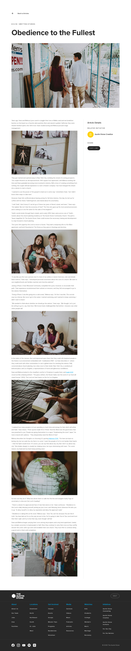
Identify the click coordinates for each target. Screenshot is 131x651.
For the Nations (108, 633)
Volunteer (51, 635)
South (32, 622)
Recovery (87, 635)
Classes (51, 609)
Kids (85, 609)
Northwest (33, 617)
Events (50, 613)
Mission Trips (52, 622)
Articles (69, 626)
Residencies (52, 631)
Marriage (87, 631)
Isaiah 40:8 (69, 372)
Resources (70, 631)
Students (87, 613)
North (32, 613)
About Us (15, 609)
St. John (32, 626)
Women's (87, 622)
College (87, 617)
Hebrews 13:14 (53, 438)
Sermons (69, 609)
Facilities (15, 626)
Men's (86, 626)
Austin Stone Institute (107, 623)
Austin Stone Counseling (107, 610)
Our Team (15, 613)
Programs (51, 626)
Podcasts (69, 622)
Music (68, 617)
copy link (94, 148)
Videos (68, 613)
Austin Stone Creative (107, 617)
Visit (115, 596)
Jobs (13, 617)
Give (13, 622)
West (31, 631)
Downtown (33, 609)
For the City (107, 629)
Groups (50, 617)
